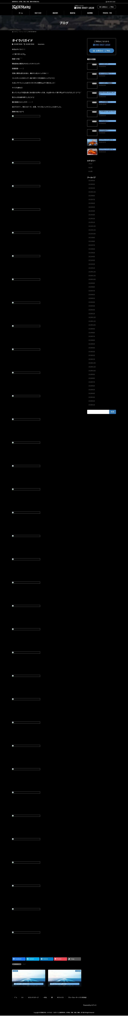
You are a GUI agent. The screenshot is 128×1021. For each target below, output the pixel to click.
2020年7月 (91, 291)
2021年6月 (91, 249)
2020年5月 (91, 298)
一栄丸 (45, 997)
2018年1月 (91, 405)
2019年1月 (91, 359)
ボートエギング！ (104, 64)
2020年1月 (91, 314)
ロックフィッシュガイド (106, 140)
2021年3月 (91, 260)
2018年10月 (92, 371)
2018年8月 (91, 378)
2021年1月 (91, 268)
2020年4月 (91, 302)
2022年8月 (91, 196)
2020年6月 (91, 295)
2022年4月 (91, 211)
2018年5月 (91, 390)
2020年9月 (91, 283)
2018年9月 (91, 374)
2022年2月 (91, 218)
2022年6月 (91, 203)
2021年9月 (91, 237)
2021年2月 (91, 264)
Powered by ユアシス (89, 1005)
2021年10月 (92, 234)
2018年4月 (91, 393)
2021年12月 (92, 226)
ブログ (24, 964)
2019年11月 (92, 321)
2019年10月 (92, 325)
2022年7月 (91, 199)
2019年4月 (91, 348)
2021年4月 (91, 256)
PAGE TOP (123, 988)
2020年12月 (92, 272)
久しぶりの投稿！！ (105, 102)
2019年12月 (92, 317)
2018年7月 (91, 382)
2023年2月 (91, 188)
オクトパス (60, 997)
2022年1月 (91, 222)
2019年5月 (91, 344)
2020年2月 (91, 310)
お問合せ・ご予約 (108, 7)
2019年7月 (91, 336)
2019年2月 (91, 355)
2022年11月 (92, 192)
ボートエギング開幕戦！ (106, 83)
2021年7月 (91, 245)
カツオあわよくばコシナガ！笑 (107, 112)
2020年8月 (91, 287)
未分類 (90, 167)
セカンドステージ (33, 997)
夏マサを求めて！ (104, 130)
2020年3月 (91, 306)
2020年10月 (92, 279)
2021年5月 (91, 253)
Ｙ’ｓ (15, 997)
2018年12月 (92, 363)
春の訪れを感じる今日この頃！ (107, 93)
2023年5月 (91, 180)
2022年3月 (91, 215)
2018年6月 (91, 386)
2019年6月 (91, 340)
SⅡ (23, 997)
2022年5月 (91, 207)
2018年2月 (91, 401)
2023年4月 (91, 184)
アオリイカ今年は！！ (105, 73)
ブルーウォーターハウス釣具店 (77, 997)
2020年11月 (92, 275)
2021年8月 (91, 241)
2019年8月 (91, 333)
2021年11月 (92, 230)
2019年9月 (91, 329)
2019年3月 (91, 352)
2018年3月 (91, 397)
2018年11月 (92, 367)
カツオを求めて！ (104, 121)
